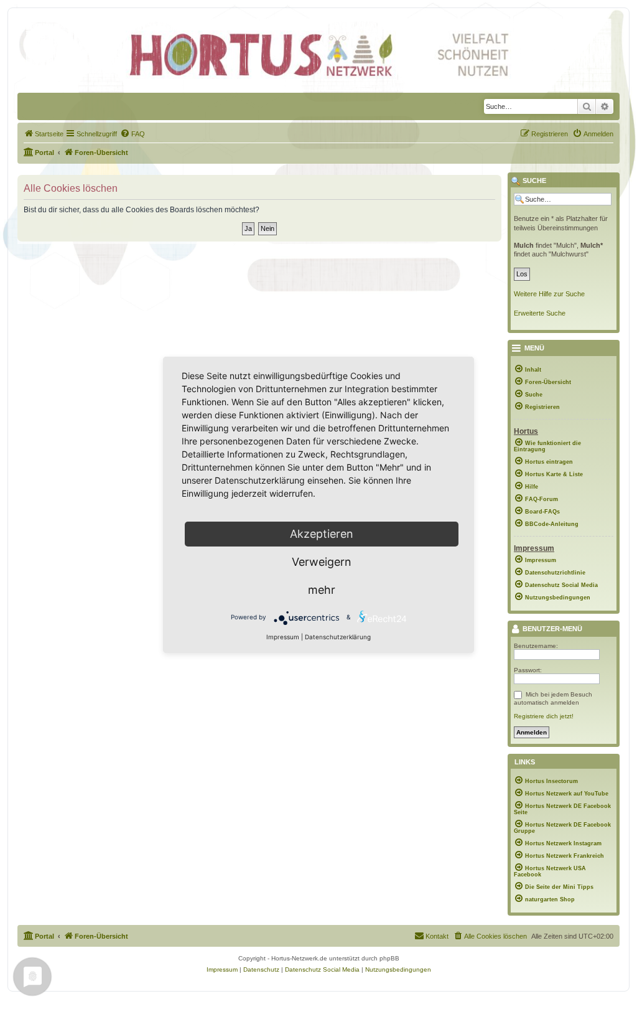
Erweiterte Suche (539, 313)
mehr (321, 589)
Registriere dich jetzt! (544, 716)
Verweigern (321, 561)
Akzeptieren (321, 533)
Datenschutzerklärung (338, 637)
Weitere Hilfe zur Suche (549, 294)
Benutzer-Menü (551, 629)
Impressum (282, 637)
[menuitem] (43, 133)
